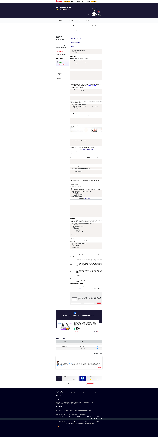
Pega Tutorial (98, 413)
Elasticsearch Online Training (92, 85)
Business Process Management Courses (77, 402)
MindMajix (74, 423)
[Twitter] (94, 419)
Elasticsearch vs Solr (59, 34)
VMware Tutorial (77, 414)
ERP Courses (75, 403)
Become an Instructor (75, 421)
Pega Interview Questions (66, 410)
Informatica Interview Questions (89, 407)
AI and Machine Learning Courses (69, 403)
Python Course (93, 392)
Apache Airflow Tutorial (83, 414)
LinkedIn (58, 365)
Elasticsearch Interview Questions (61, 29)
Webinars (86, 418)
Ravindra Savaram (62, 361)
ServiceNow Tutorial (84, 413)
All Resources (73, 1)
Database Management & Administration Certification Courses (64, 402)
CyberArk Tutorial (58, 414)
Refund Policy (89, 416)
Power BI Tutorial (90, 413)
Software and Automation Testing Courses (88, 402)
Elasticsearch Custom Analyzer (61, 45)
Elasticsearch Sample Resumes (79, 288)
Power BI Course (58, 392)
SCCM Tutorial (94, 413)
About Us (70, 416)
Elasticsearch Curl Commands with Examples (61, 42)
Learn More (95, 331)
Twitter (61, 365)
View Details (96, 343)
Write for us (87, 421)
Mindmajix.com (70, 363)
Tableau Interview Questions (73, 410)
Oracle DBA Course (73, 392)
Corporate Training (62, 421)
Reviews (98, 416)
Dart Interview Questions (89, 410)
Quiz (64, 418)
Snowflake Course (84, 392)
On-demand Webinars (80, 1)
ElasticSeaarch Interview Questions (88, 149)
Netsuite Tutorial (73, 414)
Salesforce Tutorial (61, 413)
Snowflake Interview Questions (82, 410)
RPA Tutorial (65, 413)
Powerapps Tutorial (63, 414)
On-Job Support (87, 1)
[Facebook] (91, 419)
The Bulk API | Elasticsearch (88, 198)
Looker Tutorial (70, 413)
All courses (67, 1)
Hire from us (97, 421)
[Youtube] (101, 419)
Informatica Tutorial (74, 413)
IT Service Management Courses (60, 403)
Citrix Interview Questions (59, 410)
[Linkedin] (96, 419)
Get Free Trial (62, 64)
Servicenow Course (97, 392)
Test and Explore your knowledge (61, 54)
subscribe (94, 1)
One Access (75, 418)
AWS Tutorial (57, 413)
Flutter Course (89, 392)
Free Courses (61, 416)
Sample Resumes (81, 418)
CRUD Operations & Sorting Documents (62, 39)
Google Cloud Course (63, 392)
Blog (61, 418)
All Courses (57, 418)
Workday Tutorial (79, 413)
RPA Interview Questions (74, 407)
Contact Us (79, 416)
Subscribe (99, 303)
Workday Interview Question (97, 407)
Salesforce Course (68, 392)
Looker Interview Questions (81, 407)
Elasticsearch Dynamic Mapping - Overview (61, 48)
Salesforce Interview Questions (60, 407)
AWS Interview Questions (67, 407)
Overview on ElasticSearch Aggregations (60, 37)
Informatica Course (79, 392)
